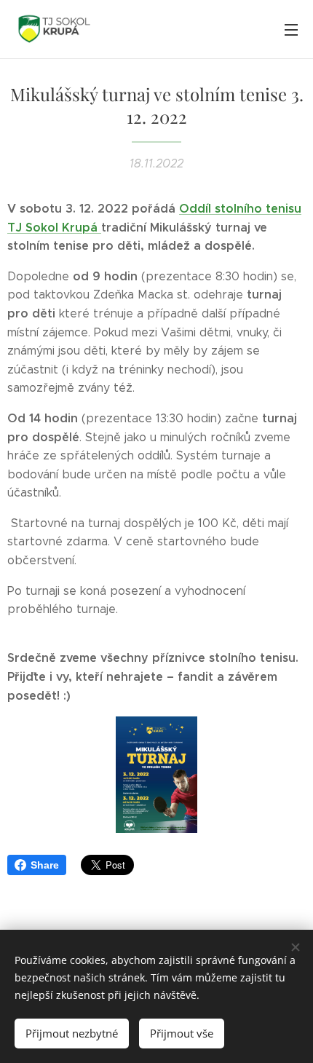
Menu (291, 29)
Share (45, 865)
